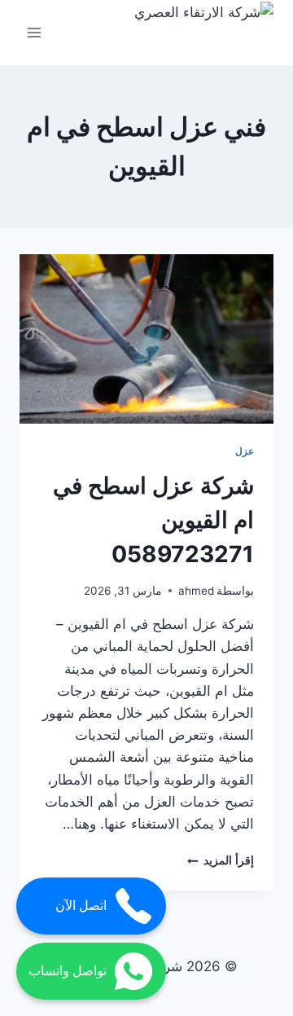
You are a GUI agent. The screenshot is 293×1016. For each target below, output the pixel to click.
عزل (244, 451)
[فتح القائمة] (35, 32)
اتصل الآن (81, 906)
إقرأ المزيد (220, 860)
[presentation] (146, 339)
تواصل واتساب (67, 971)
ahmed (196, 590)
